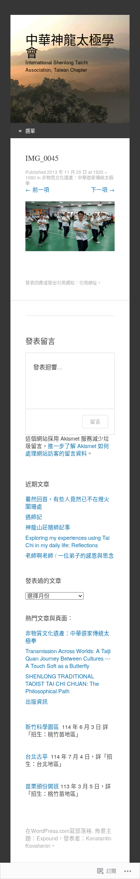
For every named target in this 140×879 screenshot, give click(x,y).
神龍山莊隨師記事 (47, 527)
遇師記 (33, 516)
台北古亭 (36, 756)
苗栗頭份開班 (42, 786)
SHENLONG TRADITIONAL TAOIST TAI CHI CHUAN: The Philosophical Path (62, 683)
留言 (95, 421)
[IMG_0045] (70, 249)
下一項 (103, 189)
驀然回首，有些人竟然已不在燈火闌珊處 (67, 502)
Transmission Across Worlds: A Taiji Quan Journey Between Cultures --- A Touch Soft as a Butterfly (68, 658)
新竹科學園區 (42, 726)
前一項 (37, 189)
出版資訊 (36, 701)
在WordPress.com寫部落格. (59, 830)
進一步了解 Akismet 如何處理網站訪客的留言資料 (67, 449)
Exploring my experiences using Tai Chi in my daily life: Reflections (67, 541)
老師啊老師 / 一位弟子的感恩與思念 (69, 555)
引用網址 (88, 282)
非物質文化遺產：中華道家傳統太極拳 (69, 180)
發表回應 (34, 282)
